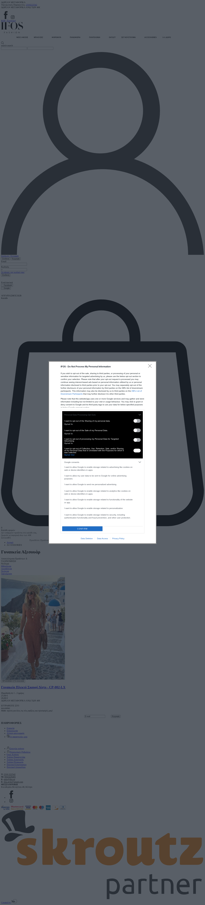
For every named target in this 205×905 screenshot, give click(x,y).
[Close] (150, 366)
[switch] (137, 421)
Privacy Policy (118, 538)
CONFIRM (82, 529)
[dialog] (102, 452)
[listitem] (102, 414)
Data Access (102, 538)
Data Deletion (87, 538)
